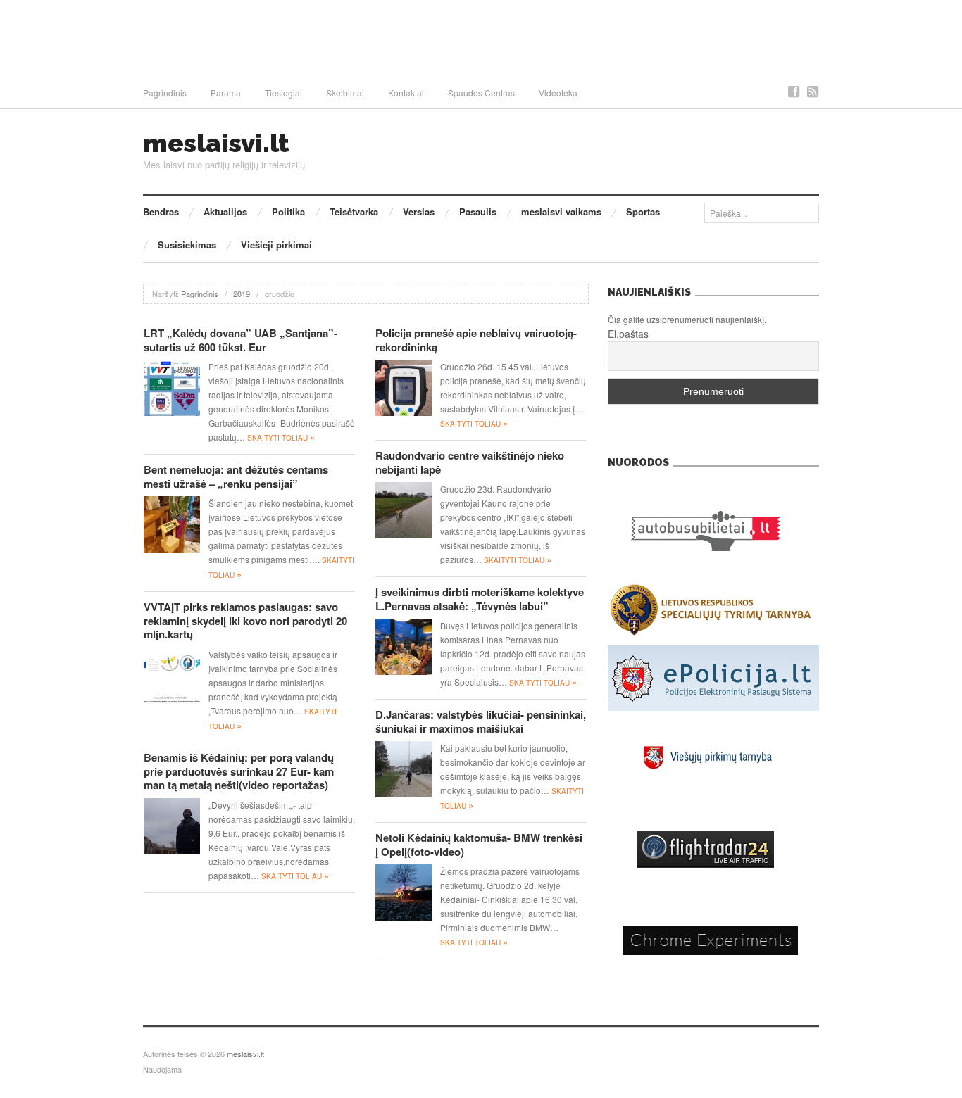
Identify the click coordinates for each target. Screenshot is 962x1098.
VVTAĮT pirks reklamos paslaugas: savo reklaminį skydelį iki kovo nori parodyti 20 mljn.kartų (245, 620)
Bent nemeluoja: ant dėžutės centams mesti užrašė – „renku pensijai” (236, 476)
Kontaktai (406, 93)
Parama (226, 93)
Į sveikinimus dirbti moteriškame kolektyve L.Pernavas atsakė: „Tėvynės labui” (479, 599)
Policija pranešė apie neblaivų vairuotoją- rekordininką (476, 340)
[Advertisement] (481, 38)
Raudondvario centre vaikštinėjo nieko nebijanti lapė (469, 462)
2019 (241, 293)
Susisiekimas (187, 244)
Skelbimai (345, 93)
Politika (288, 211)
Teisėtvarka (354, 211)
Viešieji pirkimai (276, 244)
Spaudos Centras (481, 93)
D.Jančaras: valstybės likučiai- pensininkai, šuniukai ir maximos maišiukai (480, 721)
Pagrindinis (165, 93)
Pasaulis (477, 211)
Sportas (643, 211)
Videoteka (558, 93)
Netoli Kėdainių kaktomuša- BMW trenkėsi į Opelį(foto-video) (478, 844)
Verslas (419, 211)
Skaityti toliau (281, 438)
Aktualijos (225, 211)
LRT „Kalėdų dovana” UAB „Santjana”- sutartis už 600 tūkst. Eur (240, 340)
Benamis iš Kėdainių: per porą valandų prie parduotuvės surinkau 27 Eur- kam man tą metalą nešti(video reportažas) (239, 771)
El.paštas (628, 334)
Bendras (161, 211)
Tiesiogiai (283, 93)
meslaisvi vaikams (561, 211)
